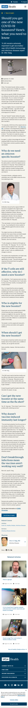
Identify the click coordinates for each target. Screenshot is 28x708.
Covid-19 (3, 525)
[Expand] (25, 665)
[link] (6, 550)
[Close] (26, 690)
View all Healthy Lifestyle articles (16, 649)
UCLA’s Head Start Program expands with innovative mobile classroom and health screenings (14, 609)
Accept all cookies (14, 704)
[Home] (2, 13)
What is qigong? (7, 579)
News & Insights (10, 13)
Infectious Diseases (21, 525)
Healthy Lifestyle (11, 525)
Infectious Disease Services (8, 531)
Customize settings (14, 699)
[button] (14, 2)
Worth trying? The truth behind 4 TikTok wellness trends (12, 638)
